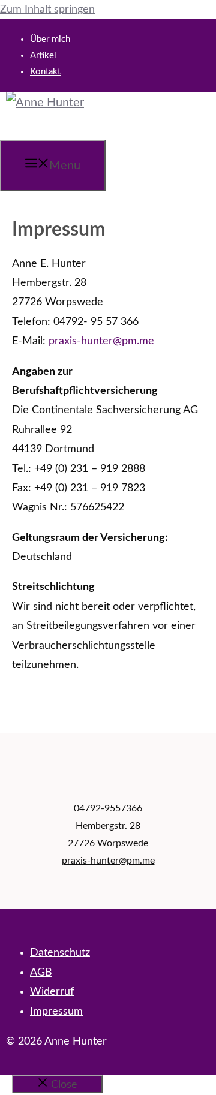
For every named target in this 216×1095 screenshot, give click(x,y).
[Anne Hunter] (45, 103)
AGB (41, 972)
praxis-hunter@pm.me (101, 341)
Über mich (50, 39)
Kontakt (45, 71)
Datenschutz (60, 952)
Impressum (56, 1011)
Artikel (43, 55)
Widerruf (52, 991)
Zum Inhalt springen (47, 9)
